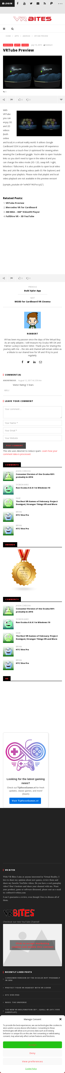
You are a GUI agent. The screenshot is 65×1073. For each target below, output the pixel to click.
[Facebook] (17, 3)
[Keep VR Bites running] (51, 3)
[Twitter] (31, 3)
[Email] (38, 3)
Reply (6, 390)
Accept (33, 1044)
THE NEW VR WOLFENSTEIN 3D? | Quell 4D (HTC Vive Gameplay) (32, 1010)
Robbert (48, 45)
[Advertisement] (32, 248)
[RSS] (44, 3)
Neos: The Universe (16, 1002)
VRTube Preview (15, 203)
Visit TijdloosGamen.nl (25, 800)
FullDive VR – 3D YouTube (20, 216)
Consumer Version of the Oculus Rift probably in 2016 (32, 979)
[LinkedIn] (34, 362)
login (8, 3)
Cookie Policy (31, 1068)
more (61, 99)
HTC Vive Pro (22, 515)
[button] (60, 1019)
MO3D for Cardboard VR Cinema (32, 300)
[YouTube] (24, 3)
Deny (32, 1053)
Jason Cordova (23, 471)
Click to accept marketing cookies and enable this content (33, 945)
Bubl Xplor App (32, 289)
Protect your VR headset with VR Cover (28, 988)
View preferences (32, 1061)
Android (8, 45)
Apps (17, 45)
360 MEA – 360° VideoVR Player (23, 211)
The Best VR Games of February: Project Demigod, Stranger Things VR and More (37, 503)
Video (25, 45)
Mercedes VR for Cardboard (21, 207)
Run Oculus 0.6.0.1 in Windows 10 (33, 487)
